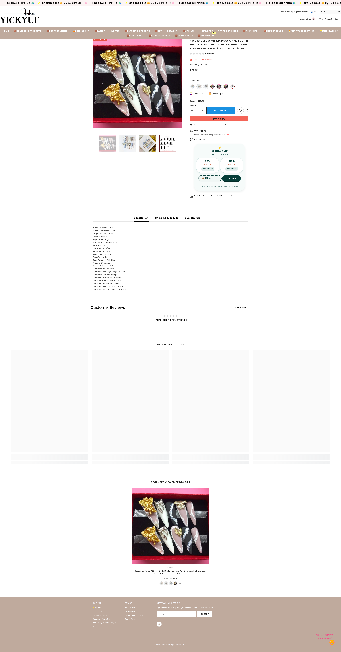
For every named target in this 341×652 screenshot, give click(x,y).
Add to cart (221, 110)
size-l (171, 583)
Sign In (338, 19)
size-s (161, 583)
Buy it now (219, 119)
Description (141, 218)
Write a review (241, 307)
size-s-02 (175, 583)
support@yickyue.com (298, 12)
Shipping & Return (166, 218)
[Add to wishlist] (240, 110)
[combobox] (328, 12)
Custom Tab (192, 218)
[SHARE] (246, 110)
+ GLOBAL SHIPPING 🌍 (60, 3)
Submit (205, 614)
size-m (166, 583)
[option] (137, 83)
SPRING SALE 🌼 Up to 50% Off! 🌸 (106, 3)
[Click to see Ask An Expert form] (325, 636)
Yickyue (170, 568)
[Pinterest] (159, 624)
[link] (49, 458)
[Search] (330, 12)
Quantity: (194, 105)
